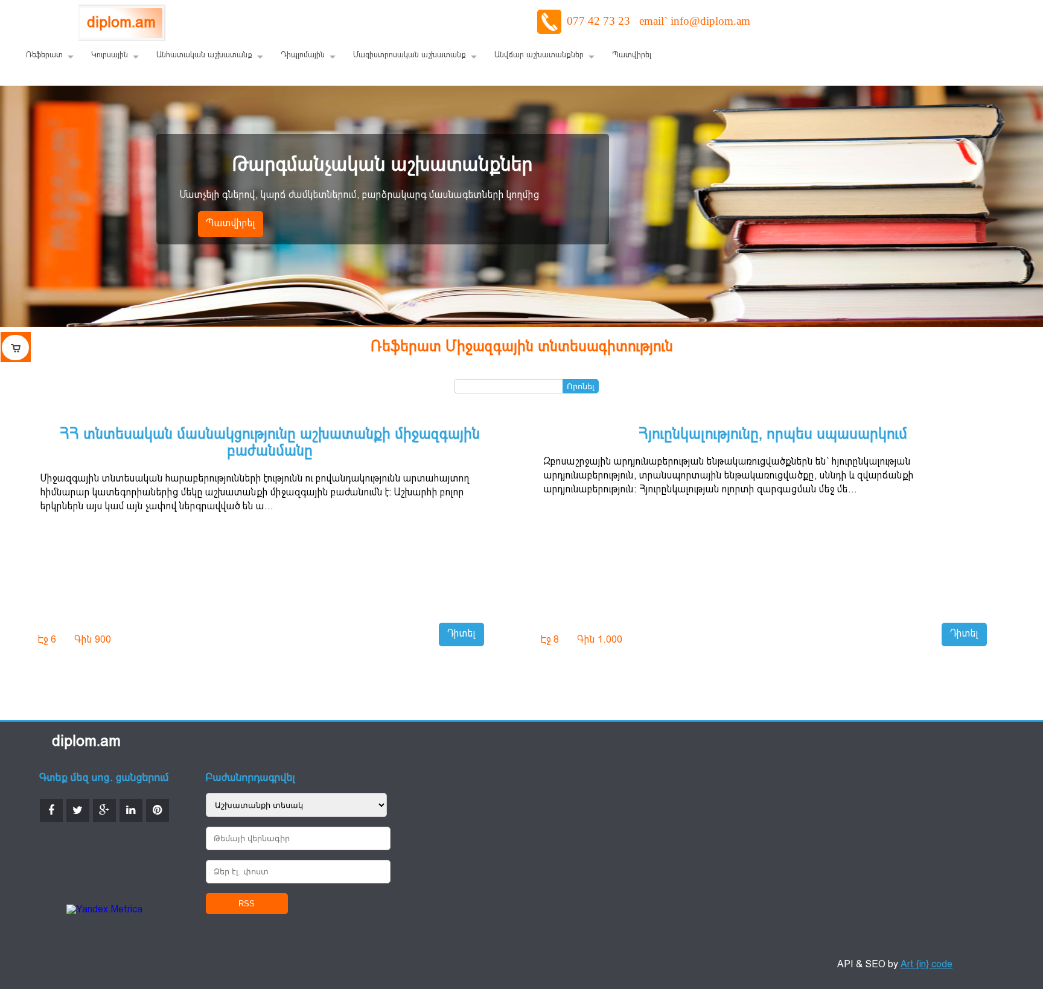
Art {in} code (926, 964)
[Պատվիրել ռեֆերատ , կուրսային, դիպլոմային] (16, 347)
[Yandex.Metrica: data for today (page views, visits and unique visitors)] (104, 910)
